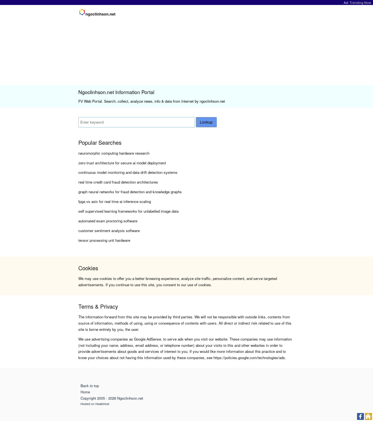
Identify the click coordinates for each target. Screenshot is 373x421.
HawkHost (102, 404)
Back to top (90, 385)
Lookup (206, 122)
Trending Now (360, 3)
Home (85, 391)
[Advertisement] (186, 53)
